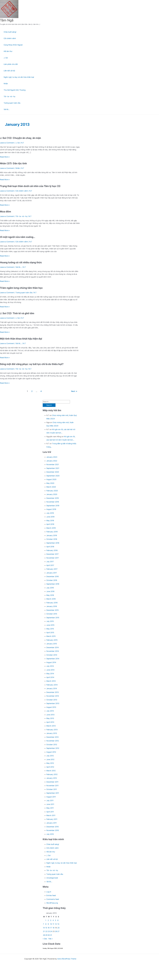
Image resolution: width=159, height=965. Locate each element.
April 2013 (50, 722)
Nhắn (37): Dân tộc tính (13, 163)
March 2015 (51, 636)
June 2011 (50, 804)
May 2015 (50, 629)
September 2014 (52, 659)
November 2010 (52, 830)
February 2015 (52, 640)
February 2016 (52, 603)
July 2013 (50, 711)
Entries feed (51, 895)
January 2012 (51, 778)
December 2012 (52, 737)
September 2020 (52, 476)
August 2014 (51, 662)
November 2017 (52, 558)
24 (51, 931)
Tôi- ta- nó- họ (9, 96)
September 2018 (52, 543)
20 (58, 928)
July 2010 (50, 834)
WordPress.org (52, 903)
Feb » (50, 939)
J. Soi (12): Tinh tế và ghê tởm (17, 313)
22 (46, 931)
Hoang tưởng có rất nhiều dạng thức (21, 262)
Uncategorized (52, 878)
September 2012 (52, 748)
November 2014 (52, 651)
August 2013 (51, 707)
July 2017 (50, 562)
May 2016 (50, 595)
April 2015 (50, 633)
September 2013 (52, 703)
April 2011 (50, 812)
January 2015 (51, 644)
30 (49, 935)
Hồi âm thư (8, 51)
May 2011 (50, 808)
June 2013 (50, 715)
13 (58, 924)
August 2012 (51, 752)
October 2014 (51, 655)
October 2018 (51, 539)
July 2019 (50, 513)
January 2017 (51, 573)
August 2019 (51, 509)
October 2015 (51, 614)
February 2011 (51, 819)
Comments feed (52, 899)
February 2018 (52, 550)
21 (44, 931)
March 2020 (51, 487)
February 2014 (52, 685)
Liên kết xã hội (9, 71)
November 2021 (52, 464)
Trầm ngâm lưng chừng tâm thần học (21, 287)
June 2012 (50, 759)
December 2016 (52, 576)
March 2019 (51, 528)
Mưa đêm (5, 211)
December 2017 (52, 554)
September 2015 (52, 618)
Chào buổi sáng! (10, 32)
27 (58, 931)
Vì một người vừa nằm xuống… (17, 237)
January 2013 (51, 733)
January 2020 (51, 494)
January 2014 (51, 688)
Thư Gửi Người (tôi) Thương (14, 90)
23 (49, 931)
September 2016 (52, 584)
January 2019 (51, 535)
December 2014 (52, 647)
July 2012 (50, 756)
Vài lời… (7, 109)
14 (44, 928)
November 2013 (52, 696)
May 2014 (50, 674)
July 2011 (49, 800)
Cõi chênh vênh (10, 38)
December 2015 (52, 610)
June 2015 (50, 625)
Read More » (5, 157)
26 (56, 931)
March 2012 (51, 771)
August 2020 (51, 479)
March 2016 (51, 599)
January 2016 (51, 606)
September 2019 (52, 506)
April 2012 (50, 767)
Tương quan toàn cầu (12, 103)
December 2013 (52, 692)
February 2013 (52, 730)
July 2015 (50, 621)
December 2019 (52, 498)
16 (49, 928)
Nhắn (6, 84)
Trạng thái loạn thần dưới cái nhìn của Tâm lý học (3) (30, 186)
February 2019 (52, 532)
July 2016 (50, 588)
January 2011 (51, 823)
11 (53, 924)
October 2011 (51, 789)
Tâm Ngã (6, 20)
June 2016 (50, 591)
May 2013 (50, 718)
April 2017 (50, 565)
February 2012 (52, 774)
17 (51, 928)
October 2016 (51, 580)
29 (46, 935)
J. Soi (6, 58)
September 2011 (52, 793)
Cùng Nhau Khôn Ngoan (13, 45)
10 (51, 924)
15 (46, 928)
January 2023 (51, 457)
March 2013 (51, 726)
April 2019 (50, 524)
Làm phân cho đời (11, 64)
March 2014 (51, 681)
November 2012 (52, 741)
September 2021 (52, 468)
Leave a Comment (7, 143)
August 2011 (51, 797)
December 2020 (52, 472)
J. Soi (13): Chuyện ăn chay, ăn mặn (20, 138)
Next (74, 391)
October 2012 (51, 745)
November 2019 (52, 502)
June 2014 (50, 670)
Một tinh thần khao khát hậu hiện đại (21, 338)
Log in (48, 892)
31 (51, 935)
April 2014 (50, 677)
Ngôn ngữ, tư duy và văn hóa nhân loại (19, 77)
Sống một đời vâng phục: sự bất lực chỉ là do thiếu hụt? (31, 364)
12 (56, 924)
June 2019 (50, 517)
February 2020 (52, 491)
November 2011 (52, 786)
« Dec (45, 939)
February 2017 (51, 569)
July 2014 (50, 666)
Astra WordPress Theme (66, 959)
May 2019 (50, 520)
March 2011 (50, 815)
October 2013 (51, 700)
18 (53, 928)
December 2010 (52, 827)
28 (44, 935)
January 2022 (51, 461)
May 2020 (50, 483)
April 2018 (50, 547)
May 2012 (50, 763)
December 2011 (52, 782)
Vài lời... (19, 267)
